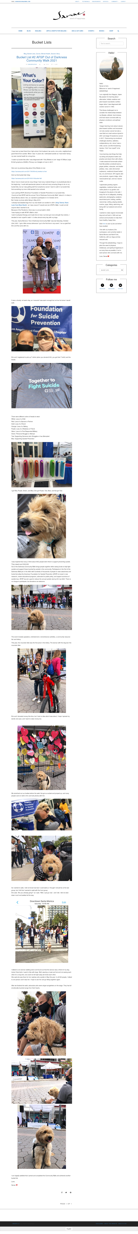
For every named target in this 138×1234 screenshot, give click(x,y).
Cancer (38, 54)
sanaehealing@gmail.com (22, 1)
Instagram (111, 288)
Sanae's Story (55, 54)
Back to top (123, 1223)
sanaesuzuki (32, 64)
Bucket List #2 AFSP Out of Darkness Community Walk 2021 (42, 58)
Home (20, 31)
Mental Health (45, 54)
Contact (123, 1)
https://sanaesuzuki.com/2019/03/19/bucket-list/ (26, 178)
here (104, 224)
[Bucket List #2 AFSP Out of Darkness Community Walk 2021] (41, 107)
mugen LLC (16, 1223)
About (77, 1)
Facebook (102, 288)
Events (91, 31)
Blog (29, 31)
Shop (111, 31)
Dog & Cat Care (77, 31)
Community (114, 1)
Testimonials (86, 1)
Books (101, 31)
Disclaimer (99, 1223)
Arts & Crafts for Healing (56, 31)
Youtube (120, 288)
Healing (38, 31)
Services (105, 1)
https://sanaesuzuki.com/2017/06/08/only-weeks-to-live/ (29, 171)
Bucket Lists (31, 54)
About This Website (110, 1223)
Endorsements (96, 1)
